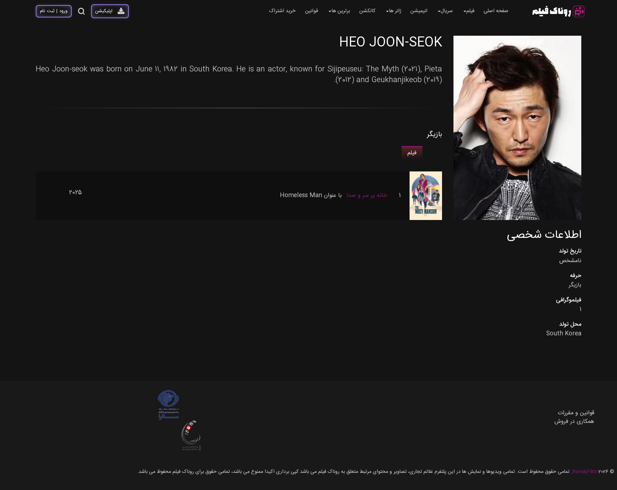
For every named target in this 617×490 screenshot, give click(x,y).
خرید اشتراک (282, 11)
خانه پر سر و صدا (366, 195)
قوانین (311, 11)
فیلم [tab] (412, 153)
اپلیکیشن (103, 11)
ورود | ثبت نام (53, 11)
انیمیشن (418, 11)
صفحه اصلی (495, 11)
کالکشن (367, 11)
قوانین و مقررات (576, 413)
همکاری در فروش (574, 421)
